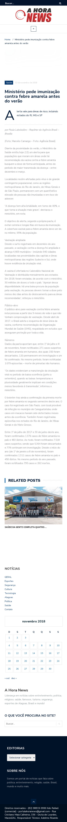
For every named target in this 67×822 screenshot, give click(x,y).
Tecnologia (10, 593)
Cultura (8, 589)
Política (8, 601)
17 (58, 653)
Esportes (9, 581)
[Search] (60, 3)
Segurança (10, 585)
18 (9, 661)
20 (25, 661)
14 (33, 653)
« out (7, 678)
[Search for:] (15, 3)
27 (25, 668)
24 (58, 661)
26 (17, 668)
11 (9, 653)
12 (17, 653)
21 (33, 661)
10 (58, 645)
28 (33, 668)
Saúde (8, 605)
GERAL (8, 577)
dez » (14, 678)
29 (42, 668)
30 (50, 668)
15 (42, 653)
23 (50, 661)
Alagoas (9, 597)
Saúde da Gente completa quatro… (26, 527)
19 (17, 661)
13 (25, 653)
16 (50, 653)
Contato (9, 609)
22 (42, 661)
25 (9, 668)
